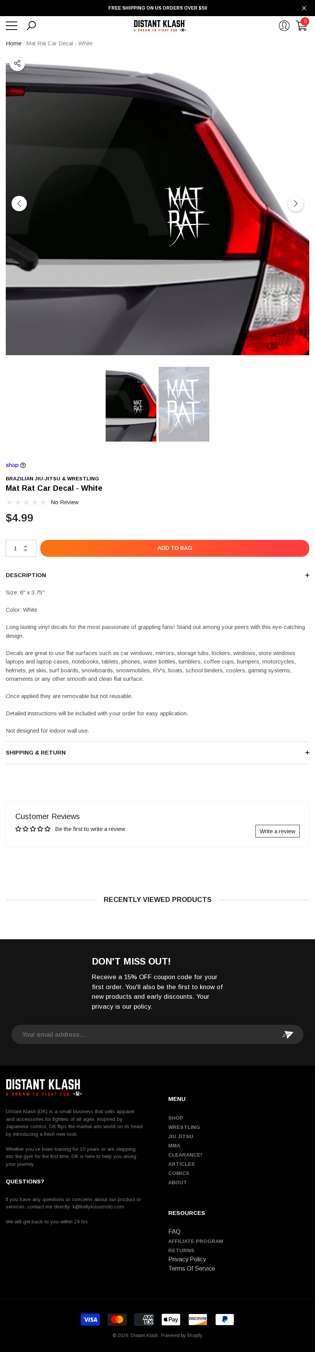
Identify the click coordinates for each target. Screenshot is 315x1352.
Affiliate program (195, 1241)
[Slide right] (295, 203)
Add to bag (175, 548)
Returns (181, 1250)
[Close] (304, 8)
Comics (178, 1173)
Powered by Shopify (181, 1335)
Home (14, 43)
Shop (175, 1118)
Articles (181, 1164)
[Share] (17, 63)
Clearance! (185, 1155)
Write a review (277, 831)
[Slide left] (19, 203)
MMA (174, 1145)
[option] (157, 203)
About (177, 1182)
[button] (31, 25)
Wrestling (184, 1127)
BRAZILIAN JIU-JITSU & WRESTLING (52, 479)
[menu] (11, 25)
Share (17, 63)
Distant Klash (144, 1335)
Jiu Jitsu (180, 1136)
